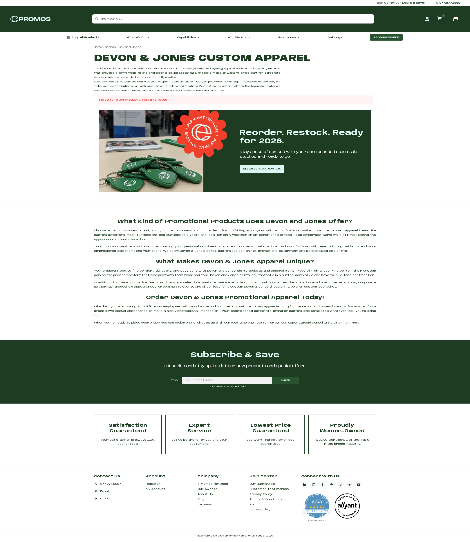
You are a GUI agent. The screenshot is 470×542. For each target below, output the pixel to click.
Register (153, 484)
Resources (287, 37)
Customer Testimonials (269, 489)
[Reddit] (349, 484)
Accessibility (260, 509)
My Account (155, 489)
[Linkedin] (304, 484)
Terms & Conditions (266, 499)
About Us (205, 494)
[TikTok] (340, 484)
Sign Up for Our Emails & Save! (400, 3)
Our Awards (207, 489)
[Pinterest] (331, 484)
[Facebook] (322, 484)
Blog (201, 499)
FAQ (253, 504)
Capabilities (186, 37)
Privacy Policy (261, 494)
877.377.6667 (450, 3)
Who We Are (237, 37)
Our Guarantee (262, 484)
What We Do (136, 37)
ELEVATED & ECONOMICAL (262, 169)
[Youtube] (358, 484)
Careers (205, 504)
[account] (427, 19)
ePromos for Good (213, 484)
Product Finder (386, 37)
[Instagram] (313, 484)
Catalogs (335, 37)
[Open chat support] (455, 19)
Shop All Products (85, 37)
